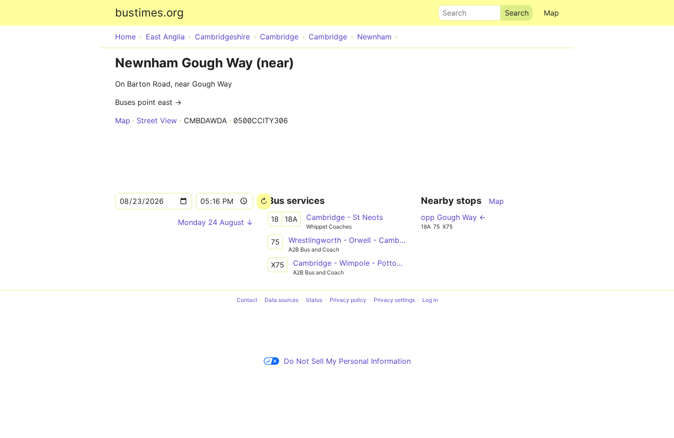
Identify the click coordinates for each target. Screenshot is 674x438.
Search (450, 10)
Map (551, 12)
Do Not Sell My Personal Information (347, 361)
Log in (430, 299)
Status (314, 299)
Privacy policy (348, 299)
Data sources (281, 299)
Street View (157, 120)
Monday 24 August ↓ (215, 222)
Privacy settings (394, 299)
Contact (247, 299)
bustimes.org (149, 12)
